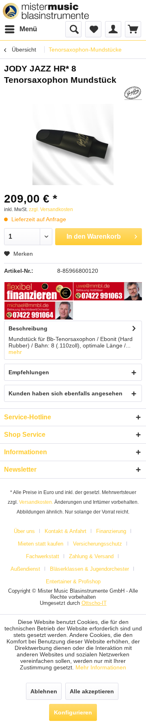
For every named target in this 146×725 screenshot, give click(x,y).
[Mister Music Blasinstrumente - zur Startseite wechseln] (46, 11)
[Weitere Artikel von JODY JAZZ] (133, 93)
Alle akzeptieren (92, 691)
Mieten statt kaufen (40, 544)
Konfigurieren (73, 712)
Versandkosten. (36, 502)
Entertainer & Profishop (73, 581)
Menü (28, 29)
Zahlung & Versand (91, 556)
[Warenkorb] (133, 29)
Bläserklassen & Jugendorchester (89, 569)
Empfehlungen (29, 372)
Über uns (24, 531)
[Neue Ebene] (38, 292)
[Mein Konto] (113, 29)
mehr (15, 352)
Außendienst (25, 569)
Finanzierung (111, 531)
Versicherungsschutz (97, 544)
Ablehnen (43, 691)
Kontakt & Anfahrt (65, 531)
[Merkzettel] (93, 29)
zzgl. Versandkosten (51, 209)
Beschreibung (28, 328)
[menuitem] (20, 29)
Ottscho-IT (94, 603)
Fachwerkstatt (42, 556)
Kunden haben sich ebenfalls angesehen (65, 393)
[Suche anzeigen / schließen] (73, 29)
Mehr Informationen (100, 667)
